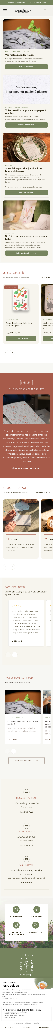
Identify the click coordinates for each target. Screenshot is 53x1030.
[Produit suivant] (12, 352)
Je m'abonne (26, 883)
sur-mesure (37, 917)
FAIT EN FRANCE (16, 917)
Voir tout (45, 277)
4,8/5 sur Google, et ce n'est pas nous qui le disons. (26, 593)
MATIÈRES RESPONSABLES (16, 933)
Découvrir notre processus (27, 468)
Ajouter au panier (20, 338)
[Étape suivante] (12, 567)
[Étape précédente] (5, 567)
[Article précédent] (7, 751)
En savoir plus (43, 493)
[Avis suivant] (15, 654)
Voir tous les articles (26, 760)
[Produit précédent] (5, 352)
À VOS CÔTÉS (35, 932)
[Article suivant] (13, 751)
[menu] (5, 10)
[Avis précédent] (8, 654)
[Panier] (45, 10)
